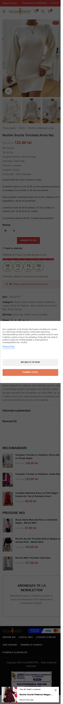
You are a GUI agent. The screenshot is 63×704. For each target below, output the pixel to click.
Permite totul (30, 372)
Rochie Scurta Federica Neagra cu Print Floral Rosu (36, 694)
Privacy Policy (8, 347)
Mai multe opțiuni (30, 362)
